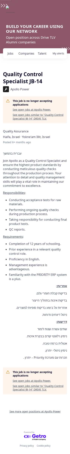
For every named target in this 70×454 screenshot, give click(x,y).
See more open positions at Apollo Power (35, 411)
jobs (10, 53)
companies (26, 53)
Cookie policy (43, 445)
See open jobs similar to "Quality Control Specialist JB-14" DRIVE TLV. (38, 116)
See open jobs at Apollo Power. (32, 109)
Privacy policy (27, 445)
